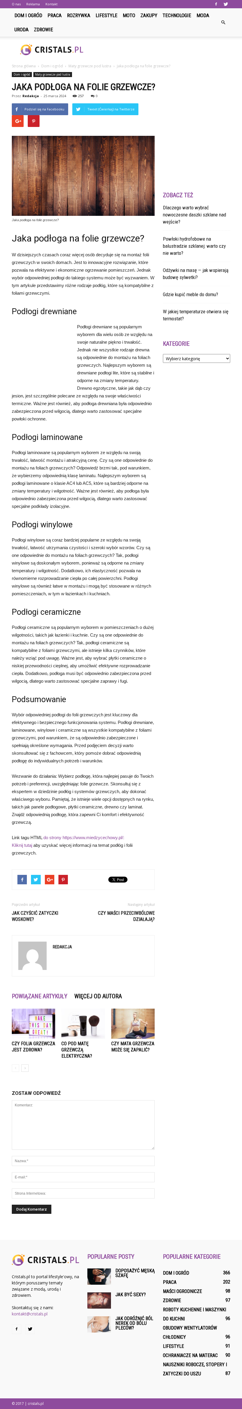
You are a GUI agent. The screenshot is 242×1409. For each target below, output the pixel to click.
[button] (223, 22)
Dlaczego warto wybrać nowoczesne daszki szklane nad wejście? (194, 215)
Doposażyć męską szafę (135, 1273)
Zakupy (148, 15)
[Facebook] (216, 4)
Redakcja (30, 96)
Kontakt (51, 4)
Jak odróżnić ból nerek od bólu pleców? (134, 1323)
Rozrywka (78, 15)
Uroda (21, 29)
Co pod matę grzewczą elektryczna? (76, 1050)
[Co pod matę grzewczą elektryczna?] (83, 1023)
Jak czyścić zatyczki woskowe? (35, 916)
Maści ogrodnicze (182, 1291)
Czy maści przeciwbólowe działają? (126, 916)
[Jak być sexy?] (99, 1300)
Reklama (33, 4)
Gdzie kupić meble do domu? (190, 294)
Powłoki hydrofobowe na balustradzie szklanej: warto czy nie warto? (194, 246)
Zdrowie (43, 29)
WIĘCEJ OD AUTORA (98, 996)
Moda (203, 15)
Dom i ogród (28, 15)
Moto (129, 15)
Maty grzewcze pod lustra (52, 74)
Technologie (177, 15)
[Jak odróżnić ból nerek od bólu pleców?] (99, 1324)
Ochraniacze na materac (190, 1355)
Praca (55, 15)
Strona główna (24, 66)
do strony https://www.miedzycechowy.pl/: (83, 837)
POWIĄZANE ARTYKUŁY (39, 996)
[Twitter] (225, 4)
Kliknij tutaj (22, 845)
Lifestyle (106, 15)
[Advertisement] (161, 49)
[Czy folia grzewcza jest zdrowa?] (33, 1023)
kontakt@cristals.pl (30, 1314)
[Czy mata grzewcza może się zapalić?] (133, 1023)
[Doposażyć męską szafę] (99, 1276)
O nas (16, 4)
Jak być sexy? (130, 1294)
